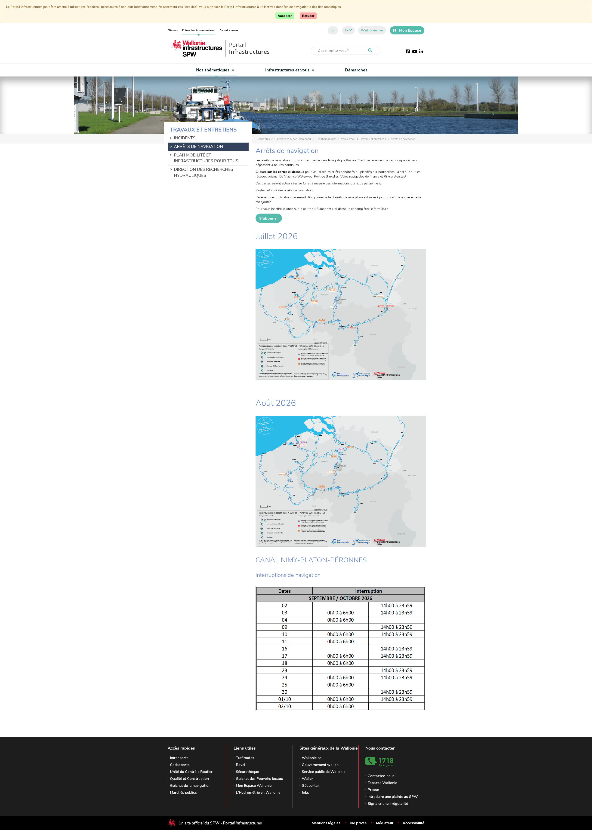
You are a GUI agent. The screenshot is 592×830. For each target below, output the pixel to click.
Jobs (305, 792)
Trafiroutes (245, 758)
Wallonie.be (372, 30)
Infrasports (179, 758)
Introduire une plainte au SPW (393, 796)
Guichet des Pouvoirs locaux (259, 778)
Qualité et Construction (189, 778)
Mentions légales (326, 823)
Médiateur (384, 823)
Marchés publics (183, 792)
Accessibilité (413, 823)
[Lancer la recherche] (371, 51)
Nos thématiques (212, 70)
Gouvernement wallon (320, 765)
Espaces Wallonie (382, 783)
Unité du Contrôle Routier (191, 771)
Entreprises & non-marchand (198, 30)
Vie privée (358, 823)
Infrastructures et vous (287, 70)
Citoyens (173, 30)
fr (347, 30)
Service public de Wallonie (323, 771)
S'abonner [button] (268, 218)
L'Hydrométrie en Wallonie (258, 792)
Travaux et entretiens (373, 139)
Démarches (356, 70)
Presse (373, 789)
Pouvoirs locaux (229, 30)
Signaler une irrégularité (388, 803)
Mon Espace (410, 30)
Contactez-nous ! (382, 776)
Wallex (307, 778)
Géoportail (311, 785)
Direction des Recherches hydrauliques (203, 172)
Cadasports (180, 765)
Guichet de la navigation (190, 785)
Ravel (240, 765)
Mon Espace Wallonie (253, 785)
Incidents (184, 138)
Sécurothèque (247, 771)
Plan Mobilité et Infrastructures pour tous (206, 158)
